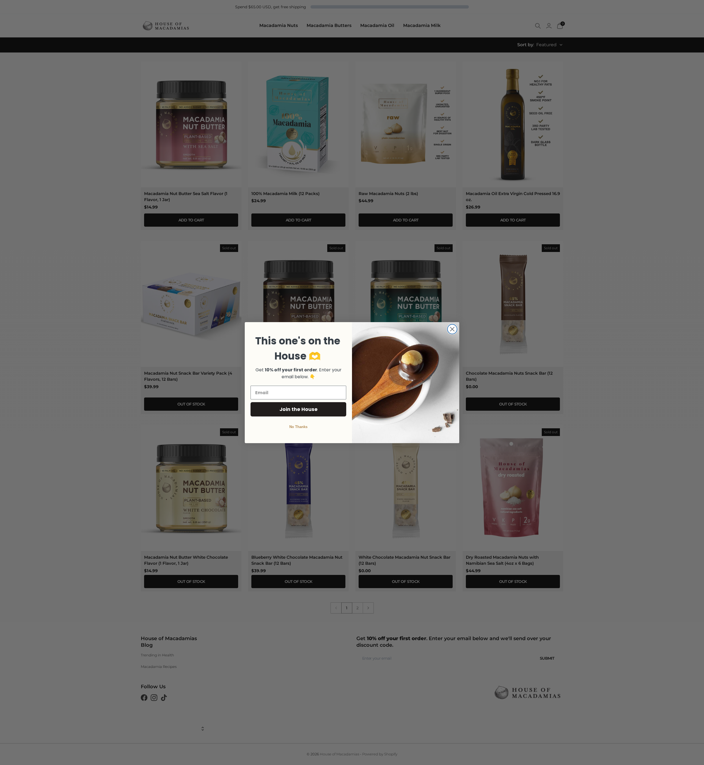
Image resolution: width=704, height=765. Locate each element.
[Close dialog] (452, 329)
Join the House (298, 409)
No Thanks (298, 427)
